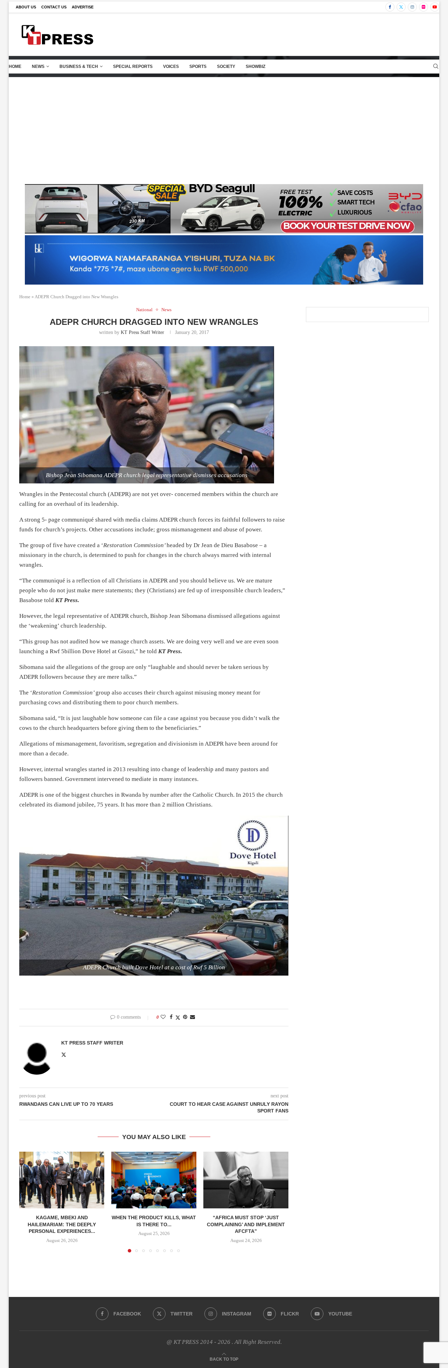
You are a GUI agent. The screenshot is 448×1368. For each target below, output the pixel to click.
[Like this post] (163, 1017)
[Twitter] (401, 7)
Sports (197, 66)
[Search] (435, 66)
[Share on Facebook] (171, 1017)
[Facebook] (389, 7)
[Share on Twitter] (177, 1017)
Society (226, 66)
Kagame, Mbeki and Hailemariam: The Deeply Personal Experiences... (62, 1224)
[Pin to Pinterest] (185, 1017)
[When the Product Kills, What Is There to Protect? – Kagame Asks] (153, 1180)
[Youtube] (434, 7)
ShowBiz (255, 66)
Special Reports (133, 66)
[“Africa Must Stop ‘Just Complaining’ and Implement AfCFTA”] (245, 1180)
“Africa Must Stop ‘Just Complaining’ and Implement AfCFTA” (246, 1224)
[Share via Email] (192, 1017)
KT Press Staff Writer (142, 332)
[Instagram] (412, 7)
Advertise (82, 7)
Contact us (53, 7)
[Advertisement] (224, 130)
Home (15, 66)
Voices (171, 66)
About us (26, 7)
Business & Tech (78, 66)
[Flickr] (423, 7)
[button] (29, 1202)
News (38, 66)
